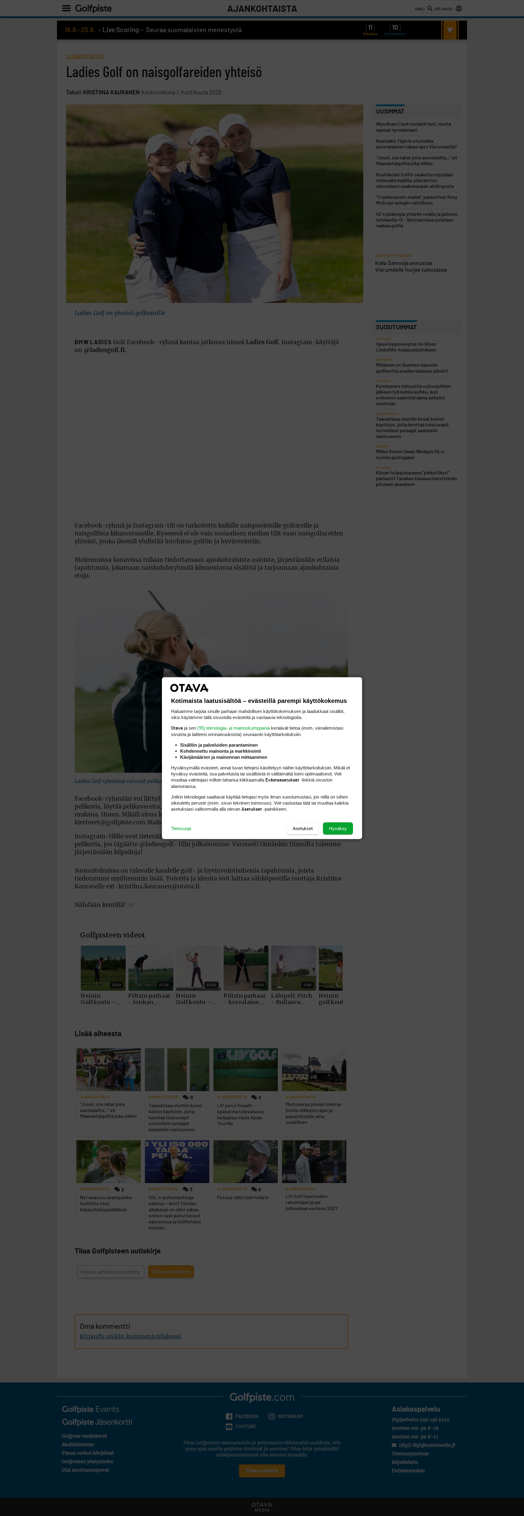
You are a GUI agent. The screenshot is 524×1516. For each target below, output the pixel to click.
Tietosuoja (181, 828)
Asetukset (303, 828)
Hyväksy (338, 828)
